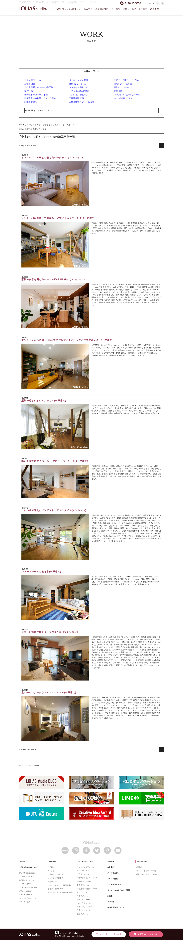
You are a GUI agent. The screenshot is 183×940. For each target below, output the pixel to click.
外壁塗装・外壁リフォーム (87, 889)
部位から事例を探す (55, 889)
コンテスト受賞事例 (55, 878)
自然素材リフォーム (26, 880)
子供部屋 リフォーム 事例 (36, 94)
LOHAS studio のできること (29, 887)
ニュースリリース (114, 885)
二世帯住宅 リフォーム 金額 (81, 102)
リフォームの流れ (25, 891)
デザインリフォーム (84, 907)
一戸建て (51, 867)
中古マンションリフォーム (87, 878)
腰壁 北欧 (118, 91)
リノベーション (83, 871)
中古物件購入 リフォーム (125, 98)
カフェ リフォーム (32, 80)
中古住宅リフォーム (84, 882)
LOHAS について (25, 884)
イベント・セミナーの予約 (145, 871)
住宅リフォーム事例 (123, 84)
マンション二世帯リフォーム (127, 94)
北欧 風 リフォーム (77, 84)
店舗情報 (110, 862)
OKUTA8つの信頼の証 (27, 873)
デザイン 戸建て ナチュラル (126, 80)
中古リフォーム (83, 874)
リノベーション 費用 (78, 80)
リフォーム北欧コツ (78, 87)
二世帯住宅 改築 (76, 98)
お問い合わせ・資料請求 (135, 9)
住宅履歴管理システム (116, 907)
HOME (22, 862)
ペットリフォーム (84, 903)
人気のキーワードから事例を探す (60, 892)
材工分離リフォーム (26, 877)
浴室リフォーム (83, 896)
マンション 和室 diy (78, 94)
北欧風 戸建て (30, 102)
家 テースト (29, 91)
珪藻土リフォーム (84, 900)
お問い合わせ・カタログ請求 (146, 874)
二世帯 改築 (29, 84)
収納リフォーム (83, 914)
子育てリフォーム (84, 910)
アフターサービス (25, 895)
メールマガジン (113, 873)
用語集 (110, 896)
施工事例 (88, 9)
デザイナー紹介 (25, 902)
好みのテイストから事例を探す (60, 885)
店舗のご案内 (102, 9)
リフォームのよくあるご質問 (118, 890)
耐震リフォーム (83, 885)
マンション (52, 871)
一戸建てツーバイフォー (57, 874)
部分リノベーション (123, 87)
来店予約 (154, 9)
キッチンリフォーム (84, 892)
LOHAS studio (33, 8)
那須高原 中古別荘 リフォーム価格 (40, 98)
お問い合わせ (142, 862)
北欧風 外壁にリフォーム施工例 (38, 87)
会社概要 (115, 9)
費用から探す (53, 882)
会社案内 (110, 867)
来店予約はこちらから (146, 934)
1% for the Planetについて (29, 898)
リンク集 (110, 902)
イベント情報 (112, 879)
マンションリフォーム (85, 867)
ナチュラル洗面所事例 (79, 91)
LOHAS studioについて (69, 9)
